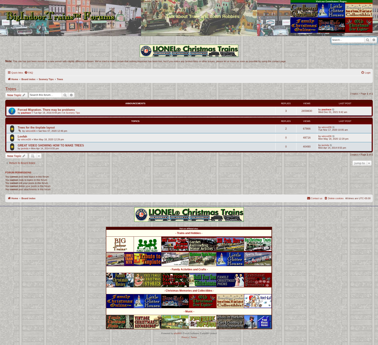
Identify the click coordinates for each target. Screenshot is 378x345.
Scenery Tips (73, 112)
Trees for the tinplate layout (36, 127)
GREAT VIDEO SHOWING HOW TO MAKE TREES (51, 145)
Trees (10, 88)
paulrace (26, 112)
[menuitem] (28, 72)
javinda (24, 148)
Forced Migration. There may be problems (46, 109)
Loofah (22, 136)
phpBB (177, 333)
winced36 (31, 131)
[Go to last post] (333, 109)
